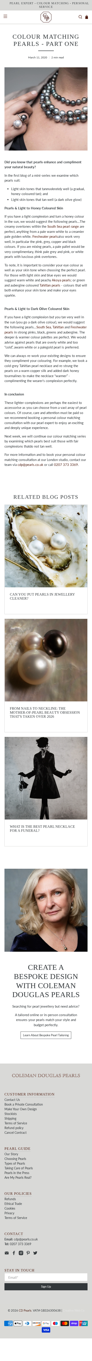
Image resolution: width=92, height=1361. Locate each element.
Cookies (9, 1208)
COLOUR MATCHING (53, 3)
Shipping (10, 1118)
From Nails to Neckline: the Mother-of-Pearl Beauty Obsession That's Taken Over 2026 (45, 712)
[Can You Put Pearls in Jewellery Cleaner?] (46, 546)
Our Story (11, 1154)
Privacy (9, 1213)
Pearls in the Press (16, 1173)
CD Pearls (25, 1310)
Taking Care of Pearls (18, 1168)
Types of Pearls (14, 1163)
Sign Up (46, 1286)
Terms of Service (15, 1123)
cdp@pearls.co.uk (30, 465)
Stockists (10, 1114)
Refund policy (13, 1128)
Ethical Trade (13, 1204)
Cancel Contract (15, 1132)
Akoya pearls (61, 280)
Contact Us (12, 1100)
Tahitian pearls (50, 285)
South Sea (43, 327)
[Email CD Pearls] (6, 1254)
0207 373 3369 (66, 465)
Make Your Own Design (20, 1109)
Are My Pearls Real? (17, 1177)
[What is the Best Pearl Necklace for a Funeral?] (46, 778)
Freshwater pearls (45, 236)
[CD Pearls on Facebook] (14, 1254)
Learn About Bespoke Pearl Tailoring (46, 1035)
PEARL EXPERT (22, 3)
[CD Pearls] (46, 17)
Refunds (10, 1199)
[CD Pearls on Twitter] (35, 1254)
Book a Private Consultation (23, 1104)
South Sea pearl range (63, 226)
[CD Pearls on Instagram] (21, 1254)
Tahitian (58, 327)
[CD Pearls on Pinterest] (28, 1254)
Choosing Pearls (15, 1159)
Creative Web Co (73, 1310)
